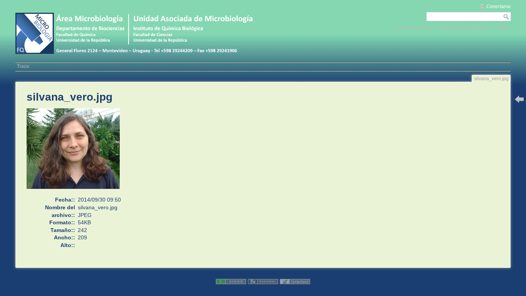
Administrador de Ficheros (465, 27)
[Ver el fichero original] (77, 152)
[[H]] (136, 12)
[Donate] (231, 281)
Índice (504, 27)
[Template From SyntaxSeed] (295, 281)
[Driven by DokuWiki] (263, 281)
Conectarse (498, 6)
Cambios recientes (414, 27)
